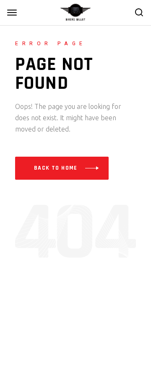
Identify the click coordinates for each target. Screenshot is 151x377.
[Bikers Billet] (75, 11)
